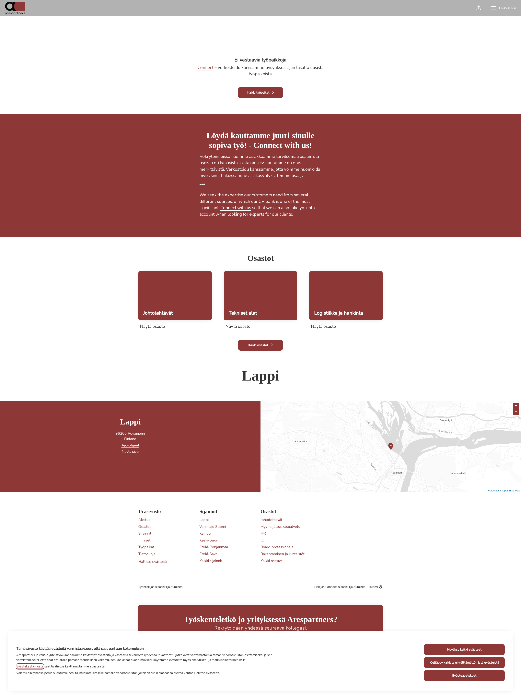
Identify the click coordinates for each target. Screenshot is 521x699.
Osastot (144, 526)
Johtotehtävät (271, 519)
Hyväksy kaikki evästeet (464, 649)
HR (263, 533)
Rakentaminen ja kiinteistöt (282, 553)
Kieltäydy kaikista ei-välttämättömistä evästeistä (464, 662)
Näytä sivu (130, 451)
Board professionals (276, 547)
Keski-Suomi (209, 540)
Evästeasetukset (464, 675)
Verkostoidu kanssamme (249, 169)
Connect (205, 67)
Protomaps (493, 490)
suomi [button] (376, 587)
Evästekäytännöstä (30, 666)
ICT (263, 540)
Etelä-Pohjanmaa (213, 547)
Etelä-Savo (208, 553)
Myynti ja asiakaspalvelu (280, 526)
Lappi (204, 519)
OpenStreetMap (511, 490)
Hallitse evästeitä (152, 561)
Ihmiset (144, 540)
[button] (478, 8)
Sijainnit (144, 533)
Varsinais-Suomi (212, 526)
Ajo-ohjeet (130, 445)
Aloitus (144, 519)
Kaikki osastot (271, 560)
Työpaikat (146, 547)
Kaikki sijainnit (210, 560)
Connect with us (235, 208)
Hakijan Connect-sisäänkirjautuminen (340, 587)
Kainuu (205, 533)
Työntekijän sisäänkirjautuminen (160, 587)
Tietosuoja (146, 553)
